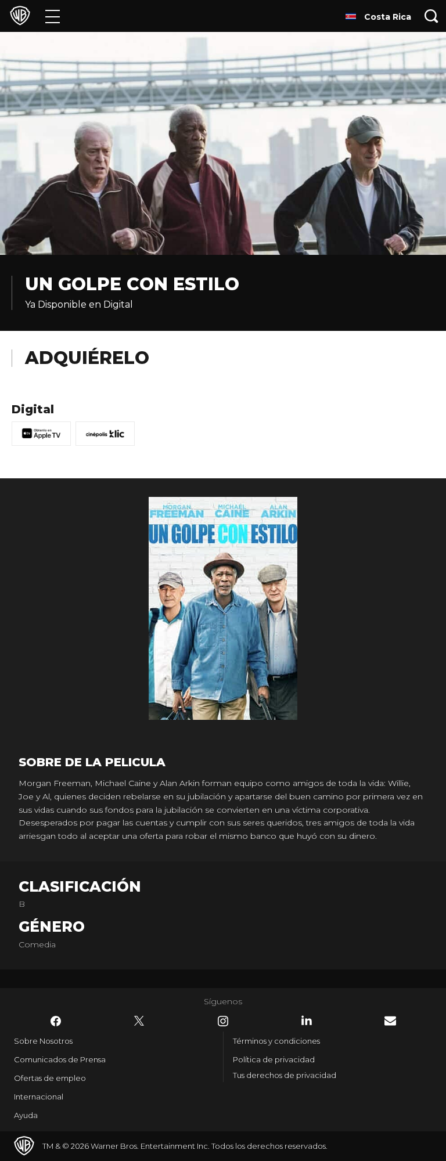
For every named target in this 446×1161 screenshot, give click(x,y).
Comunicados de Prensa (60, 1059)
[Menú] (52, 16)
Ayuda (26, 1115)
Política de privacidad (274, 1059)
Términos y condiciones (276, 1040)
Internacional (38, 1096)
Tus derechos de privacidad (284, 1075)
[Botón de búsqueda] (431, 16)
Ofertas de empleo (50, 1078)
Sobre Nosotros (43, 1040)
